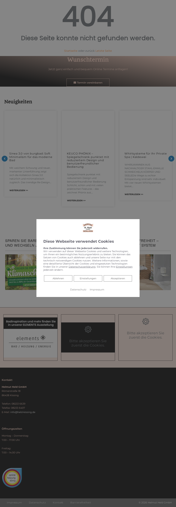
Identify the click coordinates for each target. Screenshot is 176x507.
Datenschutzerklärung (82, 266)
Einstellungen (88, 278)
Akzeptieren (118, 278)
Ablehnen (58, 278)
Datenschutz (78, 289)
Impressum (97, 289)
